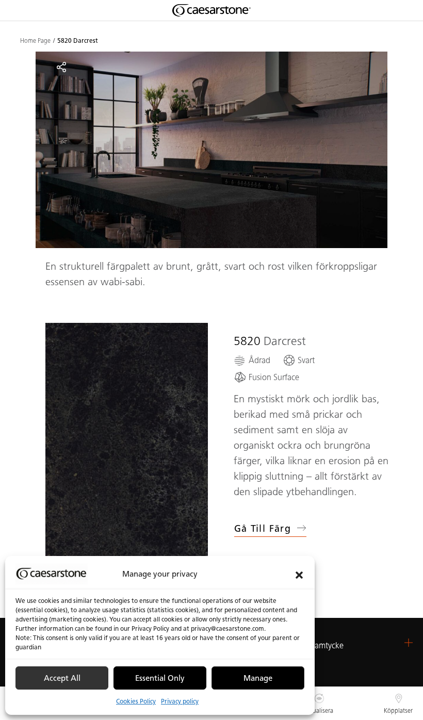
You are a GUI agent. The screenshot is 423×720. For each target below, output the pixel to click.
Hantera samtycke (313, 645)
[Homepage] (211, 10)
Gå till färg (262, 528)
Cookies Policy (136, 701)
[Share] (61, 67)
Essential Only (160, 678)
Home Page (35, 41)
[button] (299, 574)
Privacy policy (180, 701)
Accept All (62, 678)
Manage (257, 678)
